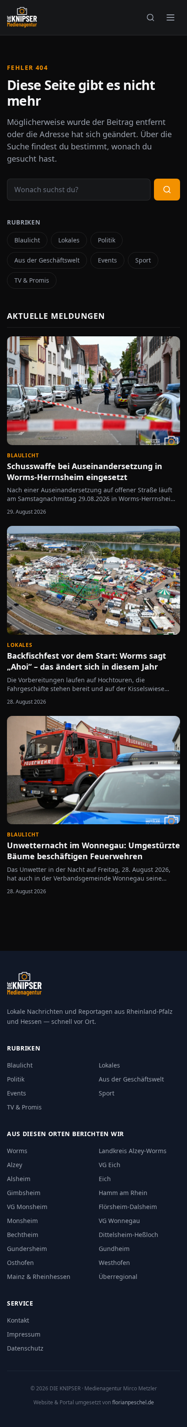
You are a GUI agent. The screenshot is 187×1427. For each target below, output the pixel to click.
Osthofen (20, 1262)
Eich (105, 1179)
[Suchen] (150, 17)
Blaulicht (27, 240)
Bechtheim (22, 1234)
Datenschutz (25, 1348)
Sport (143, 260)
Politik (106, 240)
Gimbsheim (23, 1193)
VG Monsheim (27, 1206)
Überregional (118, 1276)
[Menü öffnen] (170, 17)
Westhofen (114, 1262)
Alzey (14, 1165)
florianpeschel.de (133, 1402)
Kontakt (18, 1320)
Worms (17, 1151)
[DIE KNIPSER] (22, 17)
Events (107, 260)
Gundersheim (27, 1248)
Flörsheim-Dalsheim (128, 1206)
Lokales (69, 240)
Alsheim (18, 1179)
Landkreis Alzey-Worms (133, 1151)
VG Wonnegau (119, 1220)
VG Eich (109, 1165)
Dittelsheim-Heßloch (128, 1234)
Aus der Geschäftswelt (47, 260)
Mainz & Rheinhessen (38, 1276)
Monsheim (22, 1220)
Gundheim (114, 1248)
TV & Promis (31, 280)
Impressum (23, 1334)
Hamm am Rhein (123, 1193)
